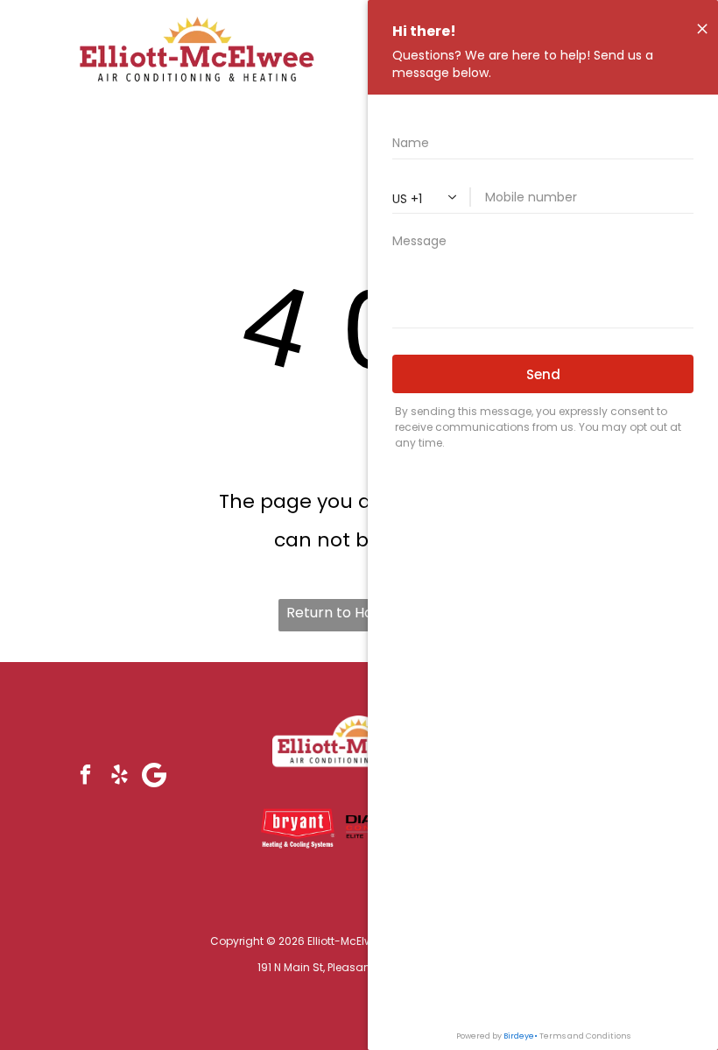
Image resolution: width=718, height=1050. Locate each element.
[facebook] (85, 776)
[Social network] (153, 776)
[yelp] (119, 776)
